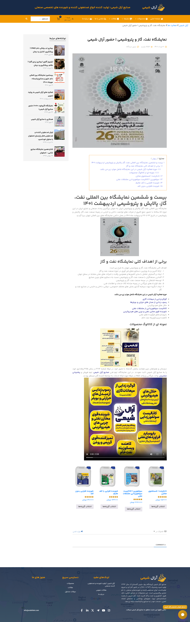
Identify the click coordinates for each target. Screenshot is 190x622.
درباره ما (85, 18)
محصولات (141, 18)
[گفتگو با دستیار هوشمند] (182, 614)
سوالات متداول (70, 591)
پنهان (154, 158)
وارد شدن (77, 531)
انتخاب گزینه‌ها (158, 506)
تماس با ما (99, 18)
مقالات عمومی (101, 590)
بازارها (126, 18)
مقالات (113, 18)
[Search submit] (26, 19)
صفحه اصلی (155, 18)
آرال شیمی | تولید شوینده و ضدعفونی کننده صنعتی (101, 584)
